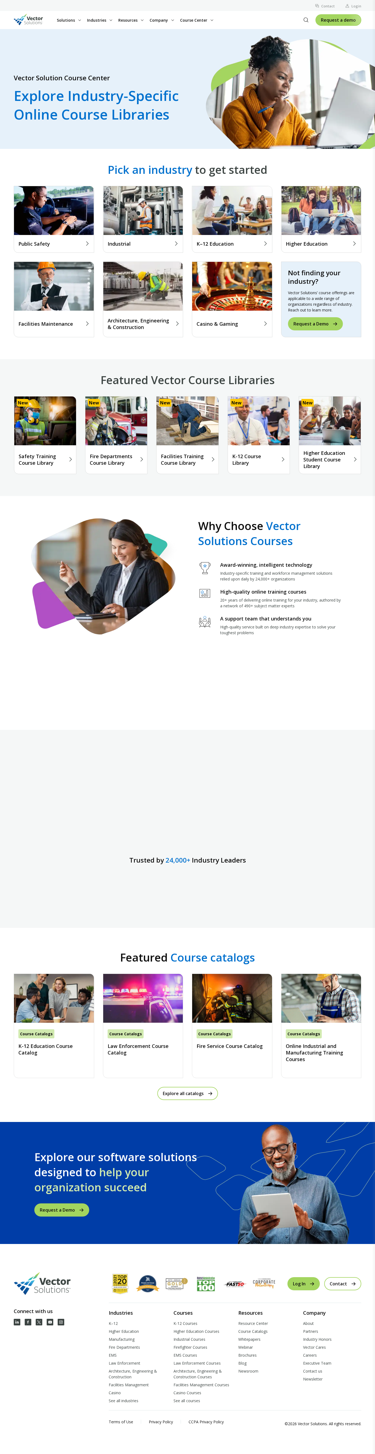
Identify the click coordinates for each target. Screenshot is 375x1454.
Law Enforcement (124, 1363)
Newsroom (248, 1371)
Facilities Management (129, 1384)
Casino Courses (187, 1392)
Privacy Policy (161, 1421)
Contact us (312, 1371)
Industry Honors (317, 1339)
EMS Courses (185, 1355)
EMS (113, 1355)
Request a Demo (311, 324)
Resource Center (253, 1323)
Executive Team (317, 1363)
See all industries (123, 1400)
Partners (310, 1331)
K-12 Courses (185, 1323)
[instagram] (61, 1322)
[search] (306, 20)
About (308, 1323)
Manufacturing (122, 1339)
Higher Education (124, 1331)
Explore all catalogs (183, 1093)
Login (356, 6)
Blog (242, 1363)
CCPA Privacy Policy (206, 1421)
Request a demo (338, 20)
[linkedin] (17, 1322)
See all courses (186, 1400)
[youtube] (50, 1322)
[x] (39, 1322)
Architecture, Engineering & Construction (133, 1373)
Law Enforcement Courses (197, 1363)
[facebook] (28, 1322)
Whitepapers (249, 1339)
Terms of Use (121, 1421)
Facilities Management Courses (201, 1384)
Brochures (247, 1355)
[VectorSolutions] (34, 20)
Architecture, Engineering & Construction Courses (197, 1373)
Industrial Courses (189, 1339)
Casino (115, 1392)
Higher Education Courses (196, 1331)
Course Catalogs (253, 1331)
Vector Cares (314, 1347)
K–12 (113, 1323)
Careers (310, 1355)
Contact (328, 6)
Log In (299, 1284)
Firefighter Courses (190, 1347)
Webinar (245, 1347)
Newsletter (313, 1379)
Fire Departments (124, 1347)
